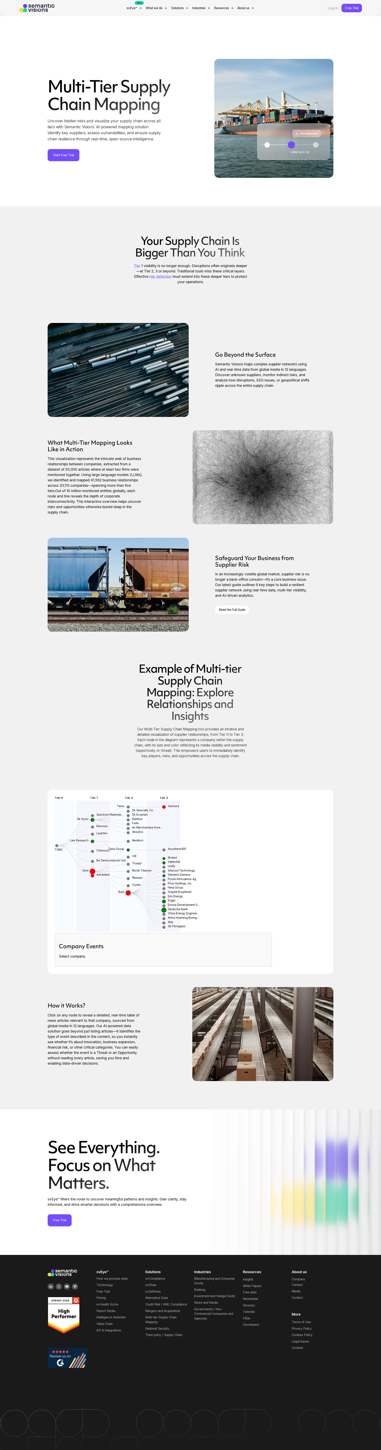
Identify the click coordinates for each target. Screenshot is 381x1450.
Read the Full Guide (232, 610)
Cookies (297, 1348)
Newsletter (250, 1299)
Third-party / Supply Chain (163, 1335)
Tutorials (249, 1312)
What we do (154, 8)
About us (243, 8)
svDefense (153, 1291)
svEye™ (132, 8)
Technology (104, 1285)
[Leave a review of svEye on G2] (67, 1358)
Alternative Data (156, 1298)
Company (298, 1279)
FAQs (246, 1318)
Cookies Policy (302, 1335)
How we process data (112, 1278)
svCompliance (155, 1278)
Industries (199, 8)
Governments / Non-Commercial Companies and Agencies (213, 1313)
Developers (251, 1324)
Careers (297, 1285)
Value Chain (104, 1324)
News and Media (206, 1302)
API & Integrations (108, 1330)
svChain (150, 1285)
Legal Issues (300, 1341)
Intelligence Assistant (111, 1317)
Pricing (101, 1298)
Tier (137, 266)
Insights (248, 1279)
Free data (250, 1292)
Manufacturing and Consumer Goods (214, 1281)
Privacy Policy (302, 1328)
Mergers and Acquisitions (162, 1311)
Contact (297, 1298)
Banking (199, 1290)
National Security (157, 1328)
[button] (134, 8)
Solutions (177, 8)
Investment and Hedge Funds (214, 1296)
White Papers (252, 1286)
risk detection (160, 276)
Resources (221, 8)
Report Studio (105, 1311)
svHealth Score (107, 1304)
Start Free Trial (63, 155)
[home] (55, 8)
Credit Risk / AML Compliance (166, 1304)
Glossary (249, 1305)
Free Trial (351, 8)
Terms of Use (301, 1322)
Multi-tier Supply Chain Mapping (161, 1319)
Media (296, 1291)
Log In (333, 8)
